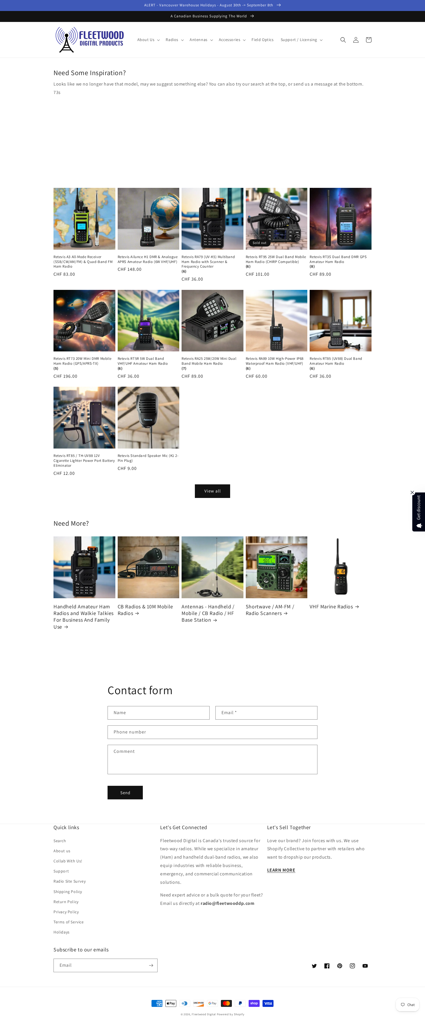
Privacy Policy (66, 911)
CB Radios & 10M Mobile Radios (145, 609)
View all (212, 491)
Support (61, 871)
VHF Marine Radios (331, 606)
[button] (148, 40)
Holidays (61, 932)
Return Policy (66, 901)
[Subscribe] (151, 965)
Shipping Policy (67, 891)
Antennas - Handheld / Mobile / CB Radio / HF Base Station (208, 613)
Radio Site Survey (69, 881)
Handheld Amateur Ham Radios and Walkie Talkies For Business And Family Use (83, 616)
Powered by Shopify (231, 1014)
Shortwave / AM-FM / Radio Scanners (270, 609)
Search (59, 840)
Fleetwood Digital (204, 1014)
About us (62, 850)
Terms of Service (68, 922)
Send (125, 792)
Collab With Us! (67, 861)
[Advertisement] (212, 140)
